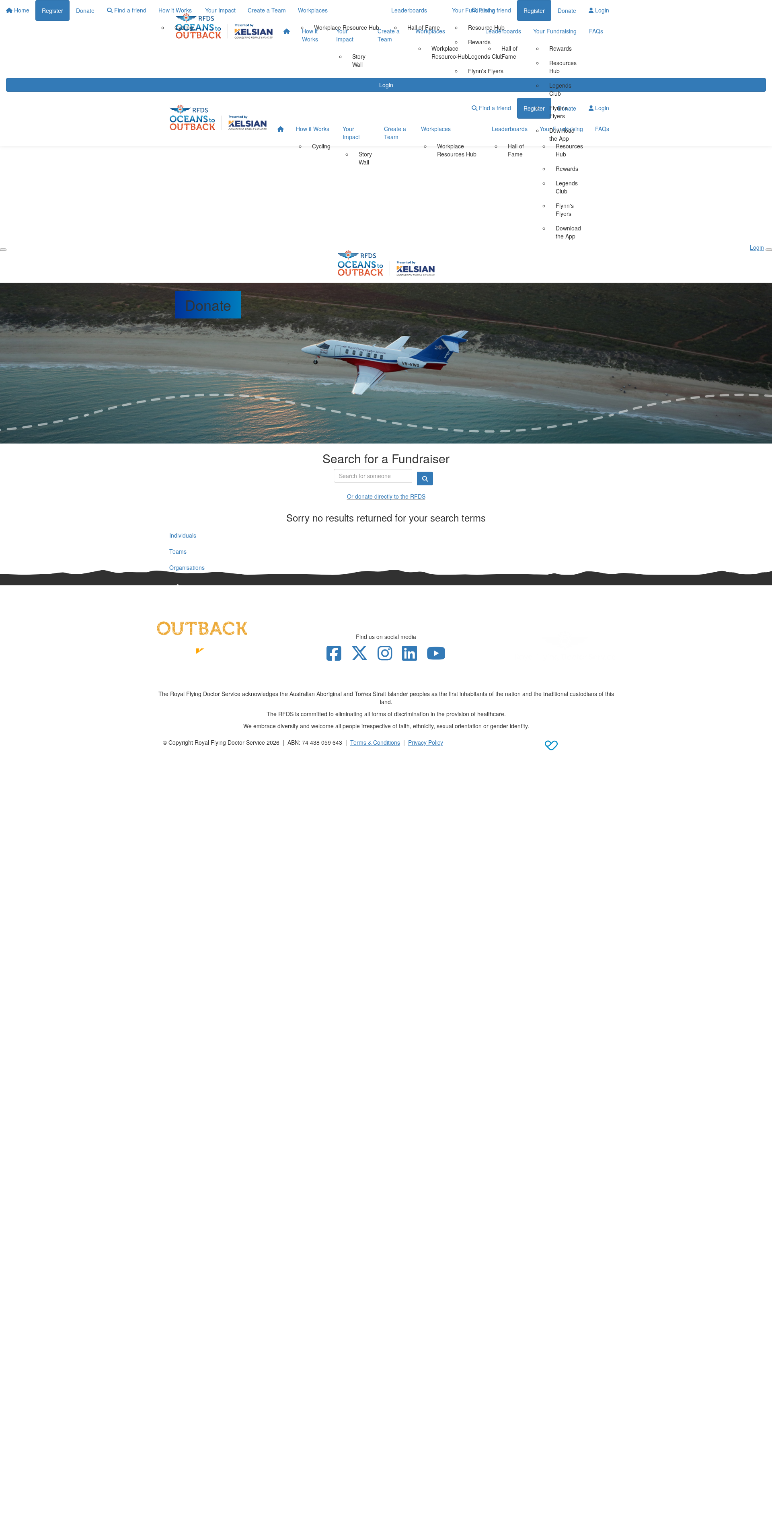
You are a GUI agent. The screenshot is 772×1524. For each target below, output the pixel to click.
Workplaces (430, 31)
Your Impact (344, 35)
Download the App (562, 134)
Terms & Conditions (375, 742)
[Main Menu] (3, 250)
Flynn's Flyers (558, 112)
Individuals (182, 535)
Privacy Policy (425, 742)
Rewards (560, 48)
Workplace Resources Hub (456, 150)
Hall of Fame (509, 52)
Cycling (321, 146)
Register (534, 10)
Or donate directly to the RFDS (386, 496)
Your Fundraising (555, 31)
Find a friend (494, 10)
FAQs (596, 31)
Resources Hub (563, 67)
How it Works (310, 35)
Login (601, 10)
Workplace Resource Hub (449, 52)
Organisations (187, 567)
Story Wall (358, 60)
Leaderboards (503, 31)
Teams (178, 551)
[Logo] (224, 25)
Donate (567, 10)
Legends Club (560, 89)
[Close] (769, 250)
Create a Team (389, 35)
